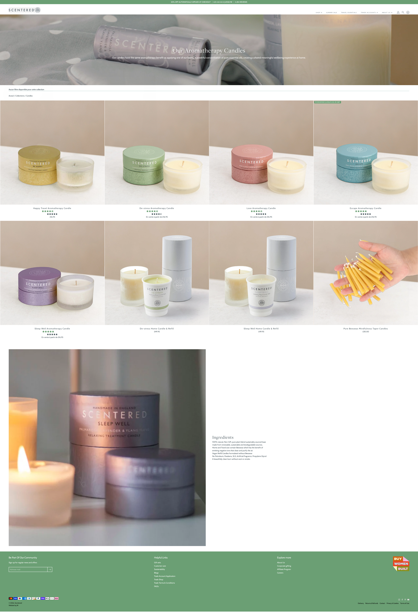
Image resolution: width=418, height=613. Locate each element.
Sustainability (159, 569)
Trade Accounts (368, 12)
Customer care (160, 566)
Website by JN (13, 605)
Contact (382, 603)
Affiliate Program (284, 569)
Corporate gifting (284, 566)
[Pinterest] (405, 599)
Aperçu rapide (52, 152)
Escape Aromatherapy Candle (366, 208)
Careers (280, 573)
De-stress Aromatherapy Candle (157, 208)
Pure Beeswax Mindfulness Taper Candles (365, 328)
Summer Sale (331, 12)
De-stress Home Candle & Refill (157, 328)
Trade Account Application (164, 576)
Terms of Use (404, 603)
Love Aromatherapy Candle (261, 208)
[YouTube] (408, 599)
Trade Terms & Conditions (164, 583)
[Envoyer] (49, 569)
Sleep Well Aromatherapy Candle (52, 328)
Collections (19, 96)
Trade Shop (158, 579)
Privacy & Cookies (393, 603)
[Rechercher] (403, 12)
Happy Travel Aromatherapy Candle (52, 208)
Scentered (18, 603)
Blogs (156, 573)
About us (386, 12)
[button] (48, 211)
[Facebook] (402, 599)
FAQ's (156, 586)
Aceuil (11, 96)
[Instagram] (399, 599)
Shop (318, 12)
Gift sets (157, 562)
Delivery (361, 603)
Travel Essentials (349, 12)
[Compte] (398, 12)
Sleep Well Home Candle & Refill (261, 328)
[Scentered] (24, 10)
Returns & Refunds (371, 603)
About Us (281, 562)
